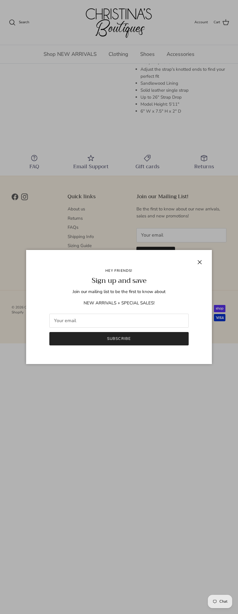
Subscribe (119, 338)
